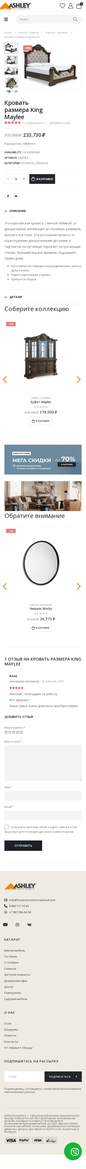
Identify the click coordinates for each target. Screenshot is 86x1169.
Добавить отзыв (59, 123)
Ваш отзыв (13, 741)
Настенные (46, 605)
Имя (8, 787)
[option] (11, 59)
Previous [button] (11, 46)
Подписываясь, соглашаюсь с (24, 1089)
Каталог (12, 939)
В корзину (44, 179)
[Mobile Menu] (6, 19)
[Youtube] (5, 924)
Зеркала (34, 605)
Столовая (45, 398)
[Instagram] (17, 924)
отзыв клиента (33, 123)
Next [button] (11, 88)
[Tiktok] (41, 924)
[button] (25, 66)
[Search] (75, 19)
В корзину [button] (43, 421)
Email (9, 807)
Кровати (27, 163)
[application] (43, 496)
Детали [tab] (15, 297)
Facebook (7, 196)
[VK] (29, 924)
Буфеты (35, 398)
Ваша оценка (14, 727)
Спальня (41, 163)
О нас (9, 1012)
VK (15, 196)
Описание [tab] (17, 211)
